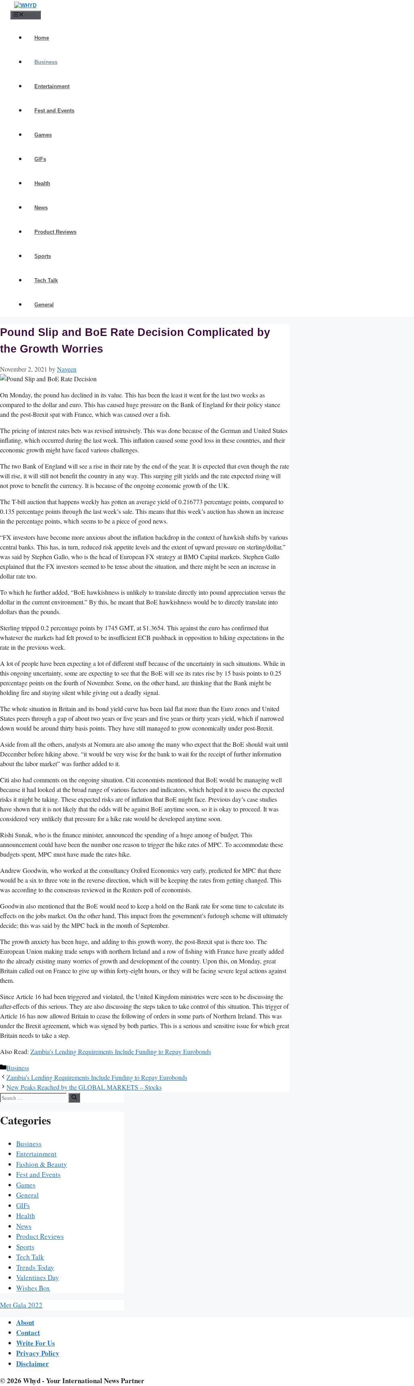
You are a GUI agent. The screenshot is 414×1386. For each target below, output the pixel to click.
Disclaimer (32, 1364)
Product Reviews (55, 232)
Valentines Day (37, 1277)
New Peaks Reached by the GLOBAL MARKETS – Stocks (84, 1087)
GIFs (40, 159)
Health (42, 183)
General (44, 305)
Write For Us (35, 1343)
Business (45, 62)
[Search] (74, 1098)
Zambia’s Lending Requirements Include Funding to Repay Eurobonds (120, 1051)
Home (41, 38)
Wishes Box (33, 1288)
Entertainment (52, 86)
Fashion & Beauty (41, 1164)
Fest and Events (54, 111)
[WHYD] (25, 5)
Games (43, 135)
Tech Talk (46, 280)
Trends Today (35, 1267)
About (25, 1322)
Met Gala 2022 (21, 1305)
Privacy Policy (37, 1353)
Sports (42, 256)
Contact (28, 1332)
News (41, 208)
